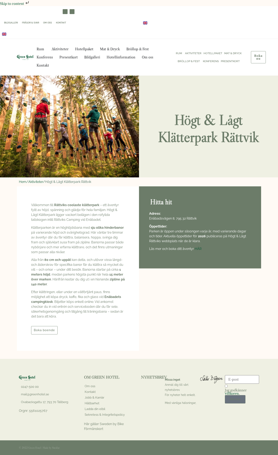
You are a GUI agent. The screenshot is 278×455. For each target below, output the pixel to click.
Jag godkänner (236, 392)
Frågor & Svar (30, 22)
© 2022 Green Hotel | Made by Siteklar (39, 447)
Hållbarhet (92, 403)
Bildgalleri (11, 22)
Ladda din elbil (95, 409)
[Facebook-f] (244, 447)
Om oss (47, 22)
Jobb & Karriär (94, 397)
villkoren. (232, 393)
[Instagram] (72, 11)
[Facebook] (65, 11)
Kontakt (61, 22)
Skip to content (12, 4)
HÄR (198, 249)
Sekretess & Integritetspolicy (105, 415)
